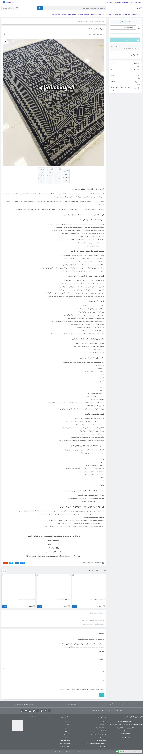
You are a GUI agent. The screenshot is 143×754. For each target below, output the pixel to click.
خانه (103, 21)
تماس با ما (109, 2)
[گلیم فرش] (139, 8)
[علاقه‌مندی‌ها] (4, 34)
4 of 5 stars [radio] (96, 662)
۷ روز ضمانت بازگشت (100, 735)
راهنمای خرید (102, 744)
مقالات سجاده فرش (65, 750)
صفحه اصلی (138, 2)
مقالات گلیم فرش (65, 747)
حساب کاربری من (101, 747)
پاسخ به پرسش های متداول (98, 741)
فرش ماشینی (66, 728)
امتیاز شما (101, 658)
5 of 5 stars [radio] (94, 662)
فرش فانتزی (67, 741)
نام (103, 679)
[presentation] (3, 571)
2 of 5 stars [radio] (101, 662)
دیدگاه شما (101, 666)
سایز (139, 29)
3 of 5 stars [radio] (99, 662)
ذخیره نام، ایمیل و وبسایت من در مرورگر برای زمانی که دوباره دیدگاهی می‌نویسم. (81, 696)
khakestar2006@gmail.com (25, 711)
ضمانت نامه (103, 738)
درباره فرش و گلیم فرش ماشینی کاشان (123, 2)
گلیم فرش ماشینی (95, 21)
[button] (6, 42)
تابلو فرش (67, 738)
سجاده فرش (67, 732)
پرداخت (104, 728)
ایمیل (102, 687)
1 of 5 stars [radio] (103, 662)
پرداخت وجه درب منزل (100, 732)
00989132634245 (73, 711)
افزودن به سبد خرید (124, 40)
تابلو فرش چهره (66, 735)
